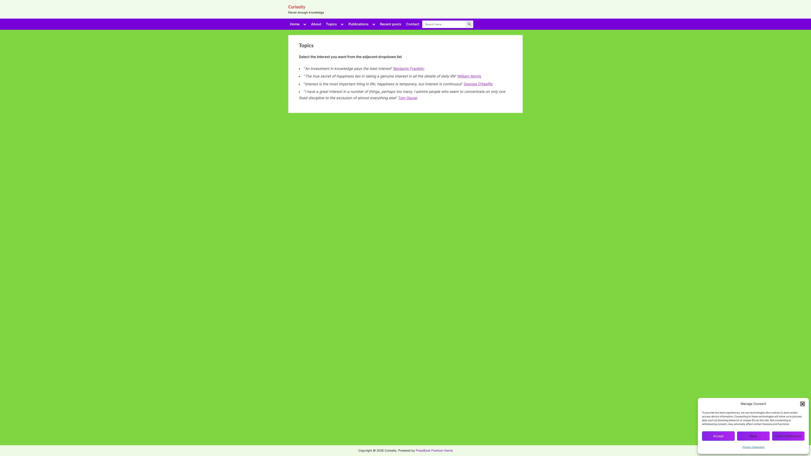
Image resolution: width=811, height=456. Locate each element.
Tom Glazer (408, 98)
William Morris (469, 76)
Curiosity (296, 6)
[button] (802, 404)
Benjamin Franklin (408, 68)
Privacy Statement (753, 447)
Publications (358, 24)
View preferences (788, 436)
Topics (331, 24)
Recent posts (390, 24)
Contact (412, 24)
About (316, 24)
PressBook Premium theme (434, 450)
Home (294, 24)
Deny (753, 436)
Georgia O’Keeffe (478, 84)
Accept (718, 436)
